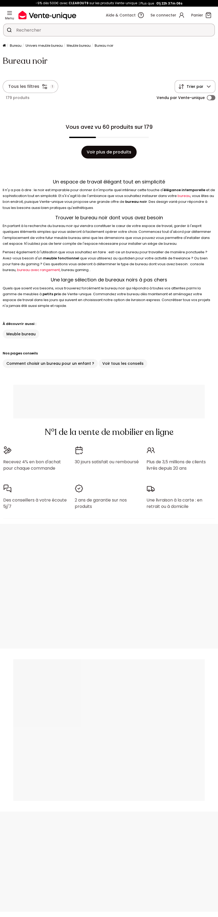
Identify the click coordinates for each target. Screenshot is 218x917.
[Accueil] (4, 46)
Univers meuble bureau (44, 45)
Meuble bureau (79, 45)
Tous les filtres (23, 86)
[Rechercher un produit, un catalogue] (9, 30)
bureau (184, 195)
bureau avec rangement (38, 269)
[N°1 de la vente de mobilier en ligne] (47, 15)
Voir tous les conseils (123, 363)
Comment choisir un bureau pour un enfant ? (50, 363)
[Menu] (9, 13)
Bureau (16, 45)
